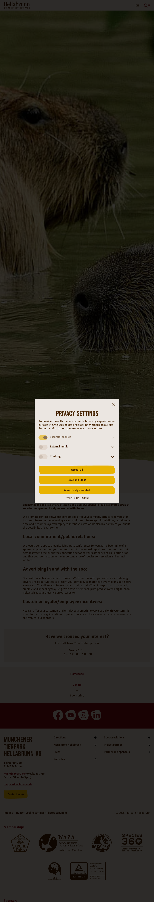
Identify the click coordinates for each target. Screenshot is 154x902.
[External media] (112, 447)
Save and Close (77, 480)
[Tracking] (112, 456)
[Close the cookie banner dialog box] (113, 405)
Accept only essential (77, 490)
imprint (85, 498)
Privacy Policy (72, 498)
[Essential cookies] (112, 437)
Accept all (77, 469)
